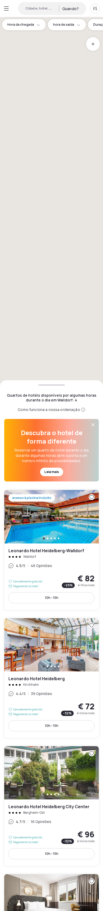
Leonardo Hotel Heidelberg (51, 678)
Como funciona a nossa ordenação (49, 409)
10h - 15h (51, 597)
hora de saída (63, 24)
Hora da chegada (20, 24)
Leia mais (51, 472)
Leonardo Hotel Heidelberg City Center (51, 806)
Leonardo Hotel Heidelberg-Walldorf (51, 549)
